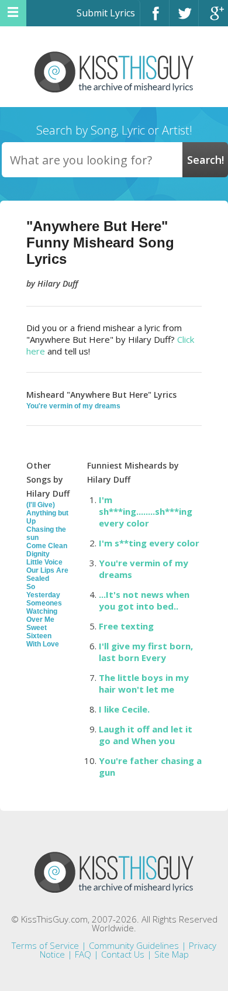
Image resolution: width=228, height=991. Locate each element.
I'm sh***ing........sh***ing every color (145, 511)
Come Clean (46, 546)
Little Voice (44, 562)
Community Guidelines (134, 945)
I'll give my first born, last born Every (146, 651)
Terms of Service (45, 945)
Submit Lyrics (106, 12)
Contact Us (122, 954)
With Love (42, 644)
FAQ (83, 954)
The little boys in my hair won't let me (144, 683)
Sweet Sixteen (38, 632)
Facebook (154, 18)
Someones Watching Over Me (44, 611)
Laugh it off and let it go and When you (145, 734)
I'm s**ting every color (149, 543)
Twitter (184, 18)
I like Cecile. (124, 709)
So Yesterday (43, 591)
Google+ (213, 18)
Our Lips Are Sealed (47, 574)
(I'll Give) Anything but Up (47, 513)
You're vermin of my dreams (73, 406)
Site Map (171, 954)
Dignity (38, 554)
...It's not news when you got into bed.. (144, 600)
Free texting (126, 626)
